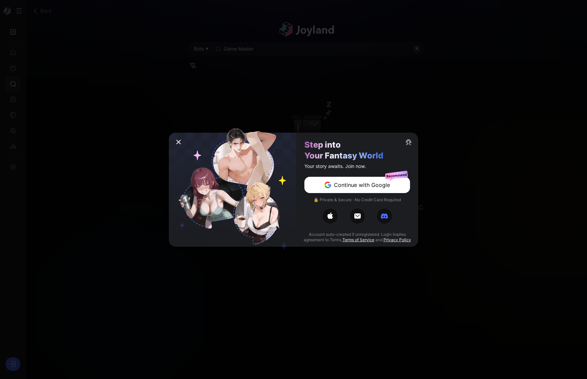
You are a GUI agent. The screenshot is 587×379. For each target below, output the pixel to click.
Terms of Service (358, 239)
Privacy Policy (397, 239)
